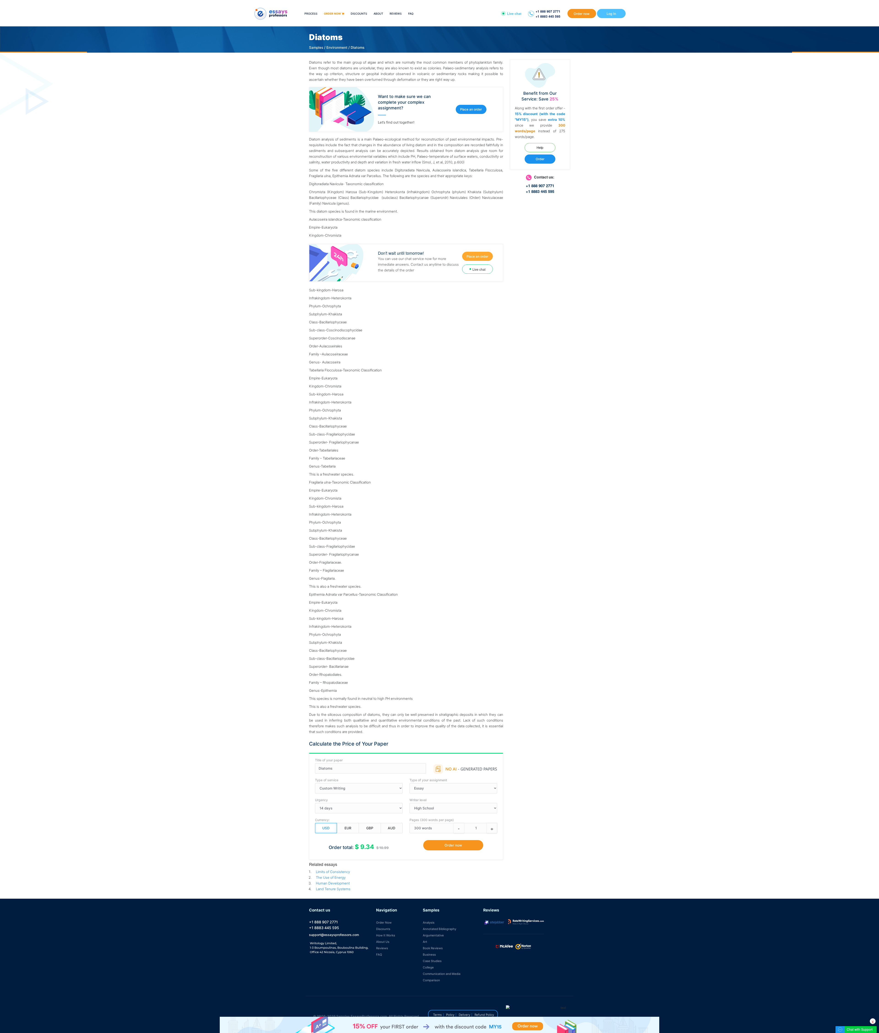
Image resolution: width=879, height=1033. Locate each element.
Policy (450, 1015)
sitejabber (496, 922)
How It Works (385, 935)
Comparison (431, 980)
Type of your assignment (428, 780)
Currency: (322, 820)
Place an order (471, 109)
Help (540, 147)
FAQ (410, 13)
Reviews (396, 13)
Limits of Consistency (333, 872)
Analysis (428, 922)
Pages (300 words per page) (432, 820)
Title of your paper (329, 760)
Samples (316, 47)
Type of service (326, 780)
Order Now (384, 922)
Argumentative (433, 935)
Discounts (359, 13)
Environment (336, 47)
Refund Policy (484, 1015)
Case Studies (432, 961)
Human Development (333, 883)
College (428, 967)
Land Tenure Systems (333, 889)
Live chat (514, 13)
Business (429, 954)
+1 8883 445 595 (548, 16)
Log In (611, 14)
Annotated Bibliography (439, 929)
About (378, 13)
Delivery (464, 1015)
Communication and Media (441, 974)
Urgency (321, 800)
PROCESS (310, 13)
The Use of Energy (331, 877)
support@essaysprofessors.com (334, 935)
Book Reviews (433, 948)
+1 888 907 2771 (548, 11)
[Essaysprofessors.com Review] (526, 922)
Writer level (418, 800)
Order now (332, 13)
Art (425, 942)
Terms (437, 1015)
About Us (382, 942)
